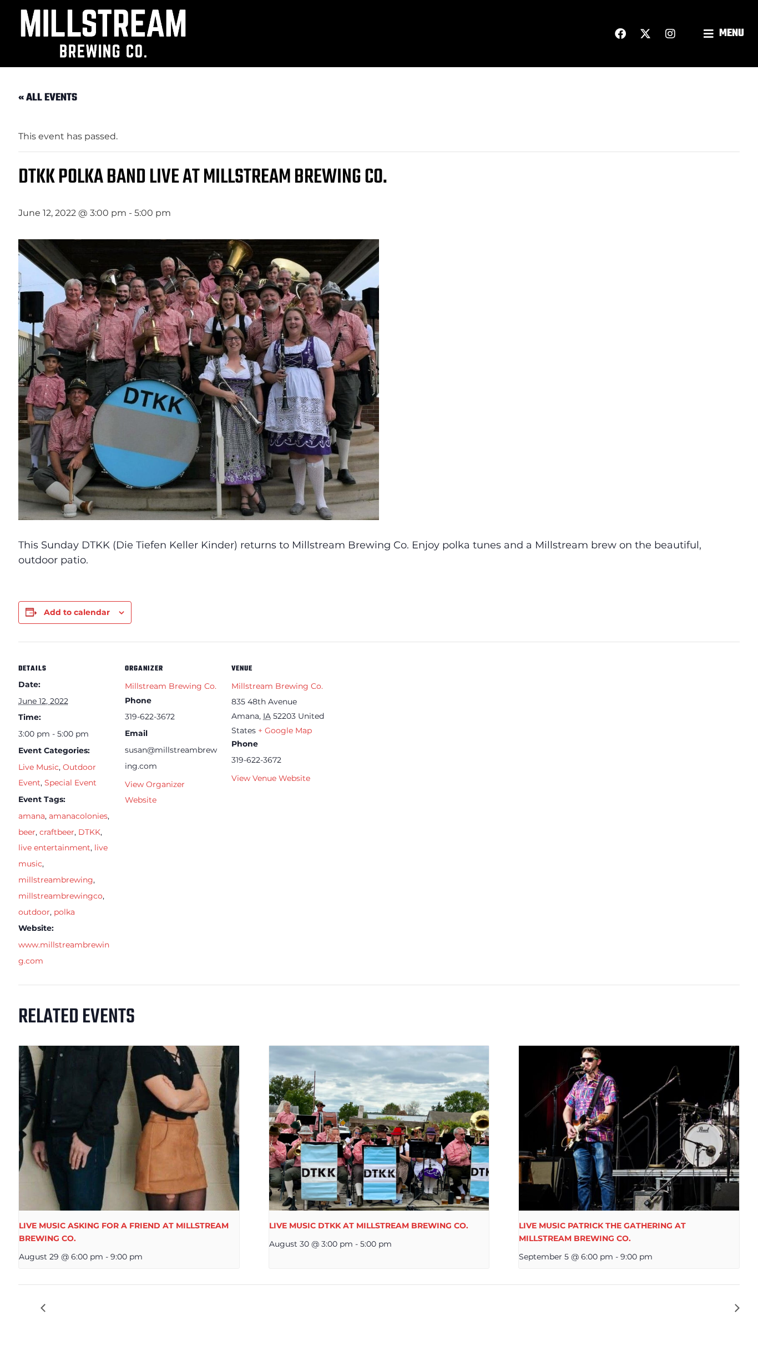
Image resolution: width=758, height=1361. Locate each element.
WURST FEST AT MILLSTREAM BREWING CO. (629, 1308)
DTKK (89, 832)
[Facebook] (620, 34)
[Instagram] (670, 34)
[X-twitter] (645, 34)
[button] (725, 33)
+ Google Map (285, 730)
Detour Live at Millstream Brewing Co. (135, 1308)
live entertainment (54, 848)
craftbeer (56, 832)
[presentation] (129, 1128)
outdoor (34, 912)
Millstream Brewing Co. (170, 686)
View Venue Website (270, 778)
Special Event (70, 783)
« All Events (47, 97)
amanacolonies (78, 816)
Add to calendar (77, 612)
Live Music (38, 767)
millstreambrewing (55, 880)
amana (31, 816)
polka (64, 912)
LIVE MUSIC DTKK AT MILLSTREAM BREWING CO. (368, 1226)
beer (27, 832)
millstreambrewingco (60, 896)
